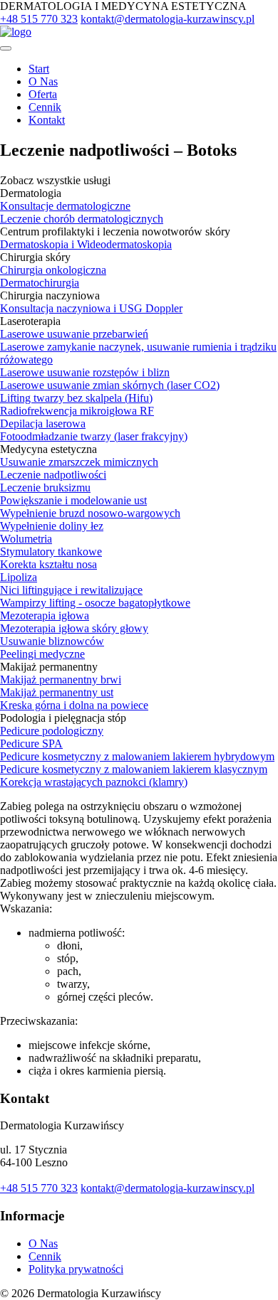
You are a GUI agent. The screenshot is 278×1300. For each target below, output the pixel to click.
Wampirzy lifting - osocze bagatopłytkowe (95, 603)
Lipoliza (18, 577)
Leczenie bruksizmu (45, 487)
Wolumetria (26, 539)
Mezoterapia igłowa (44, 615)
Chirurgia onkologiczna (53, 270)
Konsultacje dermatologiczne (65, 206)
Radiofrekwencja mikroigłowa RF (77, 411)
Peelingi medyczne (42, 654)
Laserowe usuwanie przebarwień (74, 334)
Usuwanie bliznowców (52, 641)
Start (39, 69)
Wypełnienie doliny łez (51, 526)
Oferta (43, 94)
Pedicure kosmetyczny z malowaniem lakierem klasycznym (133, 769)
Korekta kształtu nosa (48, 564)
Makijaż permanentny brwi (60, 679)
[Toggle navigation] (5, 48)
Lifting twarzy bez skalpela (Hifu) (76, 398)
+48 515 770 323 (39, 19)
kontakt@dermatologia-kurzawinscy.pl (167, 19)
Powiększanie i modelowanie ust (73, 500)
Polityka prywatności (76, 1269)
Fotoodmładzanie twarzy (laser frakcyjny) (93, 436)
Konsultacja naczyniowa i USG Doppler (91, 308)
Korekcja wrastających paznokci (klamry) (93, 782)
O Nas (43, 81)
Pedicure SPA (31, 743)
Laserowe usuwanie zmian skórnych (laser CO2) (110, 385)
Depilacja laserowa (43, 423)
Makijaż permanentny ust (56, 692)
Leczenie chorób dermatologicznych (81, 219)
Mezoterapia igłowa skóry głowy (74, 628)
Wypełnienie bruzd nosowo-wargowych (90, 513)
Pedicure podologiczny (51, 731)
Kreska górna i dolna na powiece (74, 705)
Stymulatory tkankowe (51, 551)
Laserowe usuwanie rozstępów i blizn (85, 372)
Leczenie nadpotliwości (53, 475)
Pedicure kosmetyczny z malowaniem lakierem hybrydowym (137, 756)
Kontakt (47, 120)
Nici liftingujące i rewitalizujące (71, 590)
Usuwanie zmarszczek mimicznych (79, 462)
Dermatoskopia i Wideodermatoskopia (86, 244)
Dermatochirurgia (39, 283)
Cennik (45, 107)
